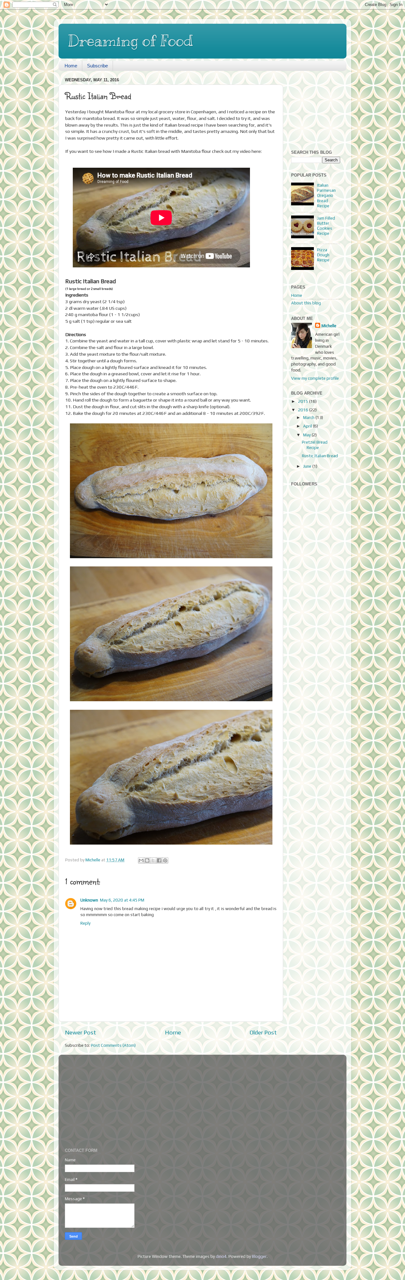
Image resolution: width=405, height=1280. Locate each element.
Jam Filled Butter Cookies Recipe (326, 225)
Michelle (328, 325)
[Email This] (141, 860)
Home (71, 65)
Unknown (89, 899)
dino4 (221, 1256)
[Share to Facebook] (159, 860)
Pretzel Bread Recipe (314, 445)
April (308, 425)
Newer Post (80, 1032)
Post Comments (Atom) (113, 1045)
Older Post (263, 1032)
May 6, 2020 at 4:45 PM (122, 899)
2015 (303, 401)
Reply (85, 923)
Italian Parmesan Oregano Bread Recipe (326, 195)
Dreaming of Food (130, 40)
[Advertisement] (322, 107)
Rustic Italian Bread (320, 455)
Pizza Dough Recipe (323, 254)
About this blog (306, 302)
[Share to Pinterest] (165, 860)
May (307, 434)
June (307, 466)
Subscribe (97, 65)
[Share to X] (153, 860)
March (309, 417)
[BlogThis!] (147, 860)
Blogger (259, 1256)
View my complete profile (315, 378)
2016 (303, 409)
